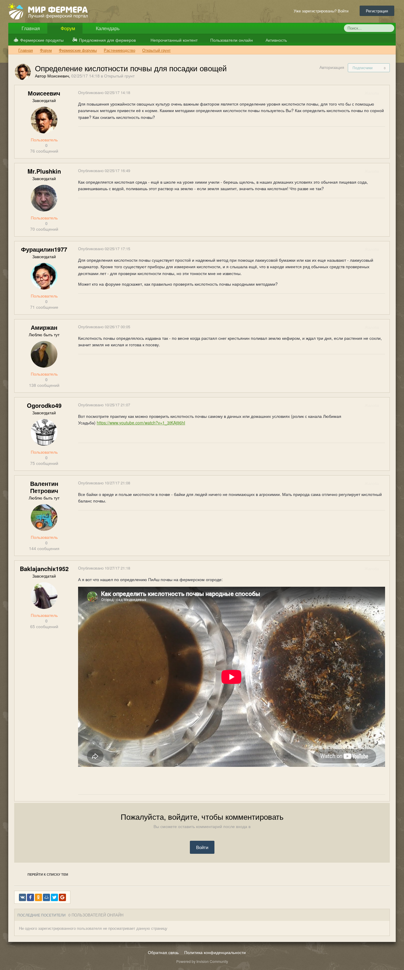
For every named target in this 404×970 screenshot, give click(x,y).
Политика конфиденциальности (215, 952)
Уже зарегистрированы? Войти (322, 11)
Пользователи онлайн (231, 40)
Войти (202, 847)
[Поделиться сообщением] (385, 93)
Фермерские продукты (42, 40)
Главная (30, 28)
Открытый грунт (119, 76)
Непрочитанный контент (174, 40)
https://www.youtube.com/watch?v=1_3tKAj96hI (141, 423)
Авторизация (331, 67)
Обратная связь (163, 952)
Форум (67, 28)
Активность (275, 40)
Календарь (107, 28)
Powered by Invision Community (202, 961)
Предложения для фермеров (107, 40)
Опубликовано (104, 92)
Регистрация (377, 11)
